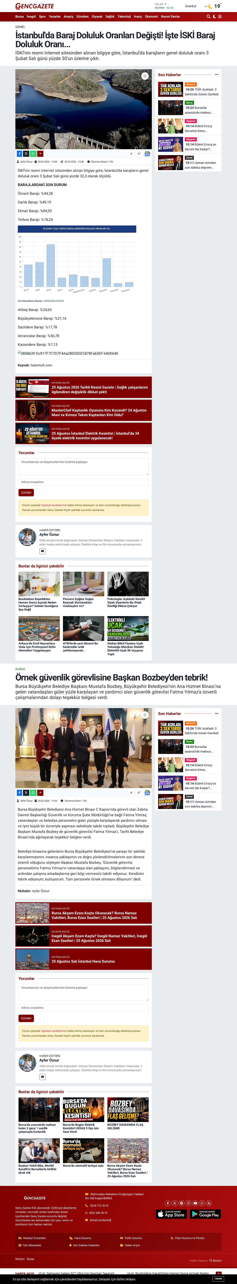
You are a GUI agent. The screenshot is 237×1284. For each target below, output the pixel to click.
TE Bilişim (215, 1260)
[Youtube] (195, 1203)
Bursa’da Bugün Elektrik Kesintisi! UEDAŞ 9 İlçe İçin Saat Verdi (81, 1128)
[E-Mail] (42, 551)
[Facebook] (168, 1203)
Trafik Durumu (133, 1238)
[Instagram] (188, 1203)
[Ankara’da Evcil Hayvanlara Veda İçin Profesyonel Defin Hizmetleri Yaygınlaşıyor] (39, 628)
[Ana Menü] (219, 17)
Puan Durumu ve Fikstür (189, 1238)
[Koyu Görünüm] (214, 17)
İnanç (138, 16)
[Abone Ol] (147, 153)
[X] (175, 1203)
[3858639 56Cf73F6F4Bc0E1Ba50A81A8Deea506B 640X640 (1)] (77, 264)
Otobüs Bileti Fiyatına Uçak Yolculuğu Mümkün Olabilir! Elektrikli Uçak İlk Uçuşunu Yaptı (125, 649)
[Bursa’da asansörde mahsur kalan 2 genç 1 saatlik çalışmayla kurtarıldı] (39, 1109)
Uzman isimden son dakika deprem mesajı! (200, 165)
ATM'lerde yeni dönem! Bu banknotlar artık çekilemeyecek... (80, 647)
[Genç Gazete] (34, 6)
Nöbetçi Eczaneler (34, 1238)
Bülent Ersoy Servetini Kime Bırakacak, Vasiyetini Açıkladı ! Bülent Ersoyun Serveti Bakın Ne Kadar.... (200, 128)
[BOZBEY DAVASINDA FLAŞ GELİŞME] (128, 1109)
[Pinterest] (181, 1203)
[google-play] (205, 1214)
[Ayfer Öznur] (27, 537)
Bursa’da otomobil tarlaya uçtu (83, 1165)
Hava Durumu (82, 1238)
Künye (30, 1259)
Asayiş (68, 16)
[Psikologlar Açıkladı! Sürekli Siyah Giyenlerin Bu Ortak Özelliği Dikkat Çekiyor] (128, 584)
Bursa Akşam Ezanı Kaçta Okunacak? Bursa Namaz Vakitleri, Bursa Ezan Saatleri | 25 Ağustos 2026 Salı (127, 1171)
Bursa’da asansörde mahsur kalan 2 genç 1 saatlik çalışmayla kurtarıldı (200, 110)
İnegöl (31, 16)
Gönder (26, 492)
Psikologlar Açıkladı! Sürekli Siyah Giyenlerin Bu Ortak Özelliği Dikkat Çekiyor (126, 602)
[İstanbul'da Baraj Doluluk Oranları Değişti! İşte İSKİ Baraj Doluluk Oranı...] (83, 109)
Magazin (190, 121)
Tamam (218, 1279)
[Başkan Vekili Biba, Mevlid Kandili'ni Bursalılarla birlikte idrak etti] (39, 1150)
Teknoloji (124, 16)
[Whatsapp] (202, 1203)
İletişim (20, 1259)
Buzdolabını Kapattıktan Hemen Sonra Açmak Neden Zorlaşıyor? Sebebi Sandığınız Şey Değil (38, 604)
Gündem (82, 16)
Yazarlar (55, 16)
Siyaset (97, 16)
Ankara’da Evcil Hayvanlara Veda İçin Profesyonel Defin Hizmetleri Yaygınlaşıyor (37, 647)
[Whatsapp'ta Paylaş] (33, 154)
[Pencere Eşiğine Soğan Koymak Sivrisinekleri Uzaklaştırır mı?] (83, 584)
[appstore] (171, 1214)
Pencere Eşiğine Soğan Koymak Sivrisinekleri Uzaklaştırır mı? (78, 602)
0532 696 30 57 (98, 1213)
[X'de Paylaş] (26, 154)
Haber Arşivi (132, 1245)
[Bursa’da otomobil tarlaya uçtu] (83, 1150)
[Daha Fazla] (40, 154)
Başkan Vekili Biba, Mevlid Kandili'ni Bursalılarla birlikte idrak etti (37, 1169)
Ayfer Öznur (26, 161)
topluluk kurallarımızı (54, 505)
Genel (20, 27)
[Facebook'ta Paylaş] (19, 154)
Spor (42, 16)
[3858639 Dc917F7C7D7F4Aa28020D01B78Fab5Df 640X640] (68, 353)
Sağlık (110, 16)
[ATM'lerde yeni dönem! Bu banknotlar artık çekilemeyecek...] (83, 628)
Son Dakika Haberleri (86, 1245)
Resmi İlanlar (170, 16)
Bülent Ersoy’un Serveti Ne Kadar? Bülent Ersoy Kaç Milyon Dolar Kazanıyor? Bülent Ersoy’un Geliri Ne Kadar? (201, 147)
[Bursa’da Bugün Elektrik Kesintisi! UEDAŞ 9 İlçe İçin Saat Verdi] (83, 1109)
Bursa (19, 16)
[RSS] (209, 1203)
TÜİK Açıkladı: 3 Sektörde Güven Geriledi (201, 92)
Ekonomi (151, 16)
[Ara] (209, 17)
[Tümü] (216, 74)
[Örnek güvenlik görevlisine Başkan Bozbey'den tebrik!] (83, 748)
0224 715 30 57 (99, 1205)
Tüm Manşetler (32, 1245)
